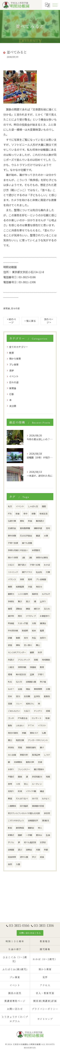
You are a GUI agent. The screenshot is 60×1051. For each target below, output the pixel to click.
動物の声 (30, 762)
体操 (18, 513)
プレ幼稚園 (41, 579)
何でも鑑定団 (30, 842)
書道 (38, 535)
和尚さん (30, 703)
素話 (10, 798)
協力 (18, 696)
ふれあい (20, 725)
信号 (48, 528)
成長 (42, 857)
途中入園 (24, 857)
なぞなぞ (46, 594)
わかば (47, 564)
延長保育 (12, 857)
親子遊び (22, 564)
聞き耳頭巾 (39, 769)
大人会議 (12, 754)
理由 (28, 689)
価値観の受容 (38, 806)
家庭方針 (24, 754)
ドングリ (38, 710)
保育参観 (22, 667)
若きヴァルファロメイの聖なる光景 (24, 813)
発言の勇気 (13, 733)
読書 (10, 637)
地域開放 (46, 659)
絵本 (34, 630)
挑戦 (36, 659)
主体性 (37, 696)
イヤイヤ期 (31, 791)
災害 (48, 689)
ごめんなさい (14, 710)
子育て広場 (35, 564)
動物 (10, 725)
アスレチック (24, 659)
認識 (48, 710)
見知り (11, 791)
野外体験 (12, 535)
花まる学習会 (26, 535)
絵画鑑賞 (20, 586)
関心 (38, 645)
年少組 (43, 681)
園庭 (44, 506)
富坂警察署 (25, 528)
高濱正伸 (36, 754)
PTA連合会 (23, 718)
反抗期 (27, 696)
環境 (10, 674)
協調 (10, 703)
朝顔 (10, 586)
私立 (10, 506)
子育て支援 (13, 543)
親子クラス (27, 572)
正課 (32, 674)
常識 (20, 747)
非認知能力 (37, 776)
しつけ (47, 754)
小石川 (11, 564)
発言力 (39, 586)
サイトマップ (45, 1019)
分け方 (35, 798)
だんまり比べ (22, 798)
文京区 (43, 842)
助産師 (25, 630)
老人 (40, 827)
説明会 (29, 849)
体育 (22, 579)
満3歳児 (45, 820)
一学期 (29, 835)
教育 (11, 352)
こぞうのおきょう (16, 820)
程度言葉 (20, 740)
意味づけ (34, 733)
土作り (43, 601)
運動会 (19, 608)
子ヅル (11, 842)
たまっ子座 (23, 623)
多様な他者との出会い (18, 550)
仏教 (44, 733)
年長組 (11, 623)
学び (34, 857)
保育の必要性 (42, 557)
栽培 (30, 579)
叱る (10, 681)
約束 (20, 791)
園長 (20, 776)
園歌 (20, 835)
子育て (41, 674)
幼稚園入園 (31, 681)
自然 (10, 864)
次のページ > (48, 320)
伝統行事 (12, 521)
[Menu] (55, 4)
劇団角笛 (20, 827)
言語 (40, 762)
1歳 (23, 557)
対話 (30, 586)
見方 (26, 637)
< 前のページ (11, 320)
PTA (10, 513)
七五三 (27, 710)
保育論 (6, 308)
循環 (10, 608)
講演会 (43, 623)
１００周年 (23, 594)
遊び (20, 849)
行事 (11, 394)
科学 (40, 652)
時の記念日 (21, 674)
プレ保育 (13, 364)
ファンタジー (24, 769)
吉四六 (43, 637)
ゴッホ (11, 718)
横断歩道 (38, 528)
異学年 (11, 616)
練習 (28, 608)
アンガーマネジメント (38, 740)
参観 (24, 733)
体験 (34, 513)
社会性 (39, 572)
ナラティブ (31, 616)
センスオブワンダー (17, 652)
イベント (13, 376)
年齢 (46, 849)
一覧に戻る (30, 320)
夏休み (39, 835)
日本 (10, 696)
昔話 (10, 645)
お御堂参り (45, 616)
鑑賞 (42, 630)
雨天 (20, 616)
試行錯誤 (24, 806)
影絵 (10, 827)
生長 (48, 835)
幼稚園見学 (33, 820)
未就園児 (36, 550)
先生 (34, 637)
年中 (26, 513)
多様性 (11, 601)
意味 (22, 521)
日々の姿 (15, 308)
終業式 (11, 835)
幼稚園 (11, 849)
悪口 (10, 740)
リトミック (13, 572)
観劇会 (31, 827)
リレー (19, 703)
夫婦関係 (18, 762)
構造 (42, 791)
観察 (32, 652)
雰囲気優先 (31, 747)
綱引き (37, 608)
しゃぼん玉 (33, 506)
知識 (48, 776)
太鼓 (34, 623)
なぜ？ (11, 689)
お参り (11, 769)
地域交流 (44, 513)
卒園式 (11, 776)
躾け (42, 747)
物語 (48, 718)
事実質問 (38, 689)
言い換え (28, 645)
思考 (10, 784)
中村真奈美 (13, 630)
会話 (20, 689)
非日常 (47, 813)
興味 (18, 645)
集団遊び (40, 521)
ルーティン (37, 784)
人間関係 (12, 806)
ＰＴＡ (31, 725)
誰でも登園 (27, 543)
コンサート (37, 718)
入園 (18, 864)
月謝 (38, 849)
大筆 (46, 535)
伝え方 (19, 681)
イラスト (42, 725)
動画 (18, 637)
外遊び (11, 659)
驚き (20, 601)
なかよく (46, 798)
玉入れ (47, 608)
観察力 (11, 594)
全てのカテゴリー (18, 346)
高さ (28, 601)
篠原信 (35, 594)
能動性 (47, 696)
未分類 (12, 406)
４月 (18, 784)
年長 (30, 521)
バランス (12, 579)
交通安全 (12, 528)
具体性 (11, 747)
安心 (26, 784)
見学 (11, 370)
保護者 (33, 667)
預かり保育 (15, 358)
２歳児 (11, 667)
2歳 (30, 557)
